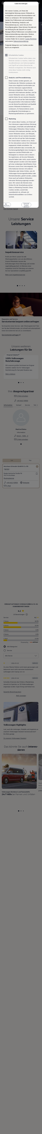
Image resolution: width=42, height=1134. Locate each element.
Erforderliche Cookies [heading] (16, 55)
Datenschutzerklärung (20, 41)
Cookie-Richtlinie (31, 39)
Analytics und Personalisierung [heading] (20, 78)
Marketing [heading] (12, 119)
